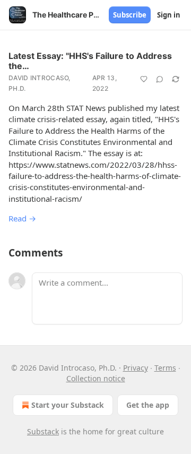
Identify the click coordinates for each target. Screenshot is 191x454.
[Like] (144, 79)
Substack (43, 431)
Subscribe (129, 15)
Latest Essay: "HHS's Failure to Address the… (90, 60)
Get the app (147, 405)
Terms (165, 368)
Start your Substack (67, 405)
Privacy (135, 368)
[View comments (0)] (160, 79)
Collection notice (95, 378)
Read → (22, 218)
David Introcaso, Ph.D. (39, 83)
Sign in (168, 15)
